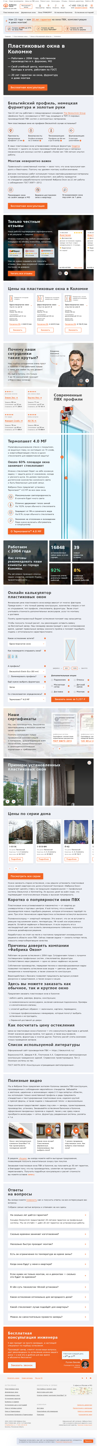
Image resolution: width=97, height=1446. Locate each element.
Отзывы (64, 1)
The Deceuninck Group (75, 113)
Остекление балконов (63, 12)
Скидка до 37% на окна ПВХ (21, 29)
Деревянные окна (28, 12)
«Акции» (23, 1158)
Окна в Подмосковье (12, 1411)
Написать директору (76, 1)
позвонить (31, 1200)
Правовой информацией (64, 1442)
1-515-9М (42, 846)
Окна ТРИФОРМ (45, 12)
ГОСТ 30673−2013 (62, 741)
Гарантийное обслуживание (47, 1411)
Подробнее (16, 859)
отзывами (39, 234)
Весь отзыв (78, 267)
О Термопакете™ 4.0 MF (26, 531)
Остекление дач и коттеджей (16, 1405)
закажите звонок (81, 7)
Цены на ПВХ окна (32, 1)
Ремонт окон (45, 1)
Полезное (40, 1415)
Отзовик (29, 244)
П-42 (67, 846)
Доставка (40, 1408)
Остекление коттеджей (84, 12)
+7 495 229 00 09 (21, 1425)
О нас (5, 1)
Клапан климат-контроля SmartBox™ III (51, 1395)
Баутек (34, 398)
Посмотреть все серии (25, 876)
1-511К (12, 846)
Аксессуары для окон (45, 1392)
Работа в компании (85, 1411)
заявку (31, 1174)
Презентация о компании (82, 1408)
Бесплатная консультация (28, 87)
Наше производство (16, 1)
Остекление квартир (12, 1399)
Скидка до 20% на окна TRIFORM (49, 29)
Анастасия (65, 235)
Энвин (10, 398)
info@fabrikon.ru (10, 1425)
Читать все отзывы (21, 273)
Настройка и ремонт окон (46, 1389)
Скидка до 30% (78, 29)
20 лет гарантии (41, 19)
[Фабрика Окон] (9, 6)
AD (31, 421)
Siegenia (76, 146)
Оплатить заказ (13, 1378)
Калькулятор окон (85, 1415)
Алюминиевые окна (12, 1395)
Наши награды (27, 1378)
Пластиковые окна (11, 12)
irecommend (42, 244)
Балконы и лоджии (12, 1402)
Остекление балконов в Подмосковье (19, 1415)
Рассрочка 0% (14, 324)
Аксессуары (55, 1)
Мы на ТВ (38, 1378)
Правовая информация (84, 1425)
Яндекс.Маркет (15, 244)
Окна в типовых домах (13, 1408)
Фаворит (13, 421)
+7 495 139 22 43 (78, 5)
